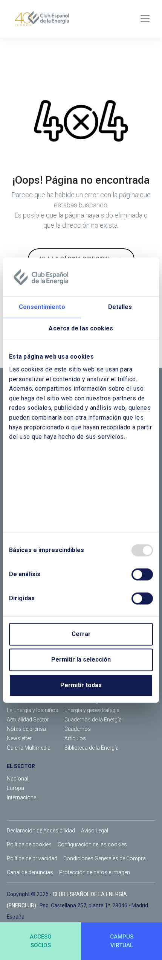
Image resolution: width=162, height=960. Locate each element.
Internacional (22, 797)
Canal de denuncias (30, 872)
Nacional (17, 779)
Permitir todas (81, 685)
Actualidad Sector (28, 720)
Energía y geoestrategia (91, 710)
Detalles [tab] (120, 307)
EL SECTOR (21, 766)
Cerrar (81, 633)
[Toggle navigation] (145, 18)
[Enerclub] (44, 19)
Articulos (75, 738)
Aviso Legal (94, 831)
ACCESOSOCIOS (41, 941)
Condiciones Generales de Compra (104, 858)
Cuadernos (77, 729)
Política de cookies (29, 844)
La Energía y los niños (32, 710)
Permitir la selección (81, 659)
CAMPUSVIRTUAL (121, 941)
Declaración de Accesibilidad (41, 831)
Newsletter (19, 738)
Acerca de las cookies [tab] (81, 328)
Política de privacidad (32, 858)
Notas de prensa (26, 729)
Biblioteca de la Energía (91, 748)
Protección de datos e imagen (94, 872)
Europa (15, 788)
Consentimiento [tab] (42, 307)
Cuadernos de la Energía (93, 720)
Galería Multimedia (28, 748)
